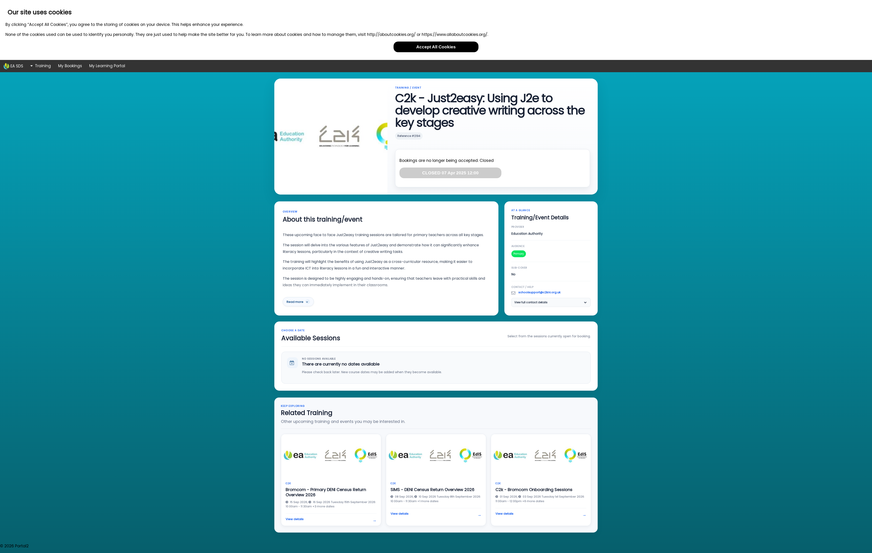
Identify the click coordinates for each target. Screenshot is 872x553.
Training (42, 66)
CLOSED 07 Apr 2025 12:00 (450, 172)
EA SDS (16, 66)
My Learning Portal (107, 66)
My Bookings (70, 66)
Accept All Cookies (436, 46)
